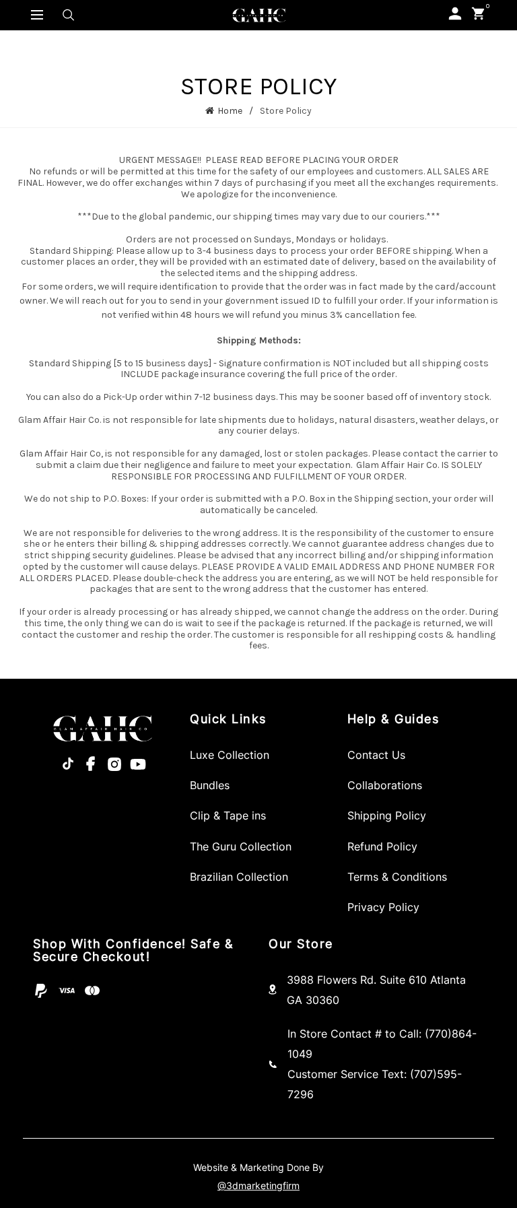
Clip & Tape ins (228, 815)
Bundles (210, 785)
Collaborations (384, 785)
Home (229, 110)
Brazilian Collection (239, 876)
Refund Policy (382, 846)
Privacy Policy (383, 907)
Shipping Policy (386, 815)
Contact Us (376, 755)
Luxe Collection (229, 755)
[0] (478, 13)
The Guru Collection (240, 846)
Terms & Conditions (397, 876)
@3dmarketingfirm (258, 1185)
